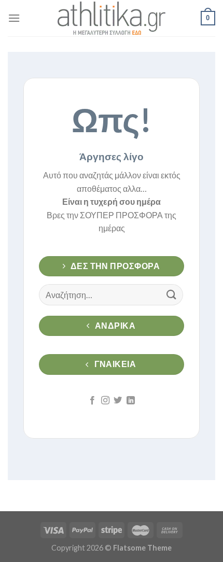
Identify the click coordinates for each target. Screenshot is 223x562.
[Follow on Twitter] (118, 400)
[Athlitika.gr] (111, 18)
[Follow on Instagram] (105, 400)
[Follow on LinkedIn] (131, 400)
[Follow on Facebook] (92, 400)
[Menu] (14, 18)
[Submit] (171, 295)
